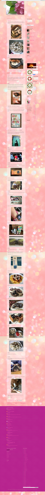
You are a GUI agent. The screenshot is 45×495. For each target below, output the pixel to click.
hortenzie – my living (9, 421)
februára (35, 102)
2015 (34, 112)
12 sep (36, 94)
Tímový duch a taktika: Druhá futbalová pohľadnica (12, 445)
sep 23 (26, 458)
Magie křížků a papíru (9, 432)
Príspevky (29, 20)
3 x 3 (30, 47)
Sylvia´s (8, 439)
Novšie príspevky (9, 403)
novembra (35, 88)
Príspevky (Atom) (12, 404)
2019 (34, 107)
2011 (34, 116)
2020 (34, 106)
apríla (35, 100)
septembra (35, 90)
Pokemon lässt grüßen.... (9, 440)
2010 (24, 484)
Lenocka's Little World (10, 427)
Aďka (28, 104)
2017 (24, 476)
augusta (25, 462)
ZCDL (8, 444)
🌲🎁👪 (31, 29)
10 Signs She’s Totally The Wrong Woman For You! (12, 430)
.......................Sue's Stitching (10, 411)
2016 (24, 477)
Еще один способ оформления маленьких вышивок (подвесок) (14, 414)
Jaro (7, 425)
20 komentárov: (14, 400)
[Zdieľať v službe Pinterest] (21, 400)
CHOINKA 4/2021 (32, 36)
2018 (34, 108)
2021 (34, 105)
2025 (34, 82)
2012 (34, 115)
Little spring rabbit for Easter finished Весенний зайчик (13, 435)
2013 (34, 114)
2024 (34, 83)
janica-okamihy (9, 423)
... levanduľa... (31, 43)
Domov (16, 403)
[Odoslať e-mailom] (18, 400)
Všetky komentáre (30, 21)
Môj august (9, 74)
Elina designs (8, 416)
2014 (34, 113)
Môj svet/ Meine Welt (11, 2)
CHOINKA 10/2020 (32, 40)
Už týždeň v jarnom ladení (10, 419)
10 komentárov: (14, 70)
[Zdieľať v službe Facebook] (20, 400)
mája (35, 99)
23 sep (36, 91)
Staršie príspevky (23, 403)
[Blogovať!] (19, 400)
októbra (35, 89)
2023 (24, 451)
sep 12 (26, 460)
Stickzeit (8, 437)
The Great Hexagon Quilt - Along (11, 442)
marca (35, 101)
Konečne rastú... (9, 20)
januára (25, 470)
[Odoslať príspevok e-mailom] (17, 70)
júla (24, 463)
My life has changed (9, 409)
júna (35, 98)
